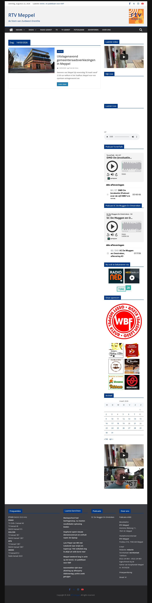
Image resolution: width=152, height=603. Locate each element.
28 (135, 428)
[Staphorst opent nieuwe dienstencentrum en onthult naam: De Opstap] (124, 57)
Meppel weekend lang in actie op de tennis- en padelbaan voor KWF (53, 4)
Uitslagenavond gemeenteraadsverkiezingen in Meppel (76, 60)
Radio (31, 30)
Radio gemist (46, 30)
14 (135, 419)
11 (118, 419)
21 (135, 423)
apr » (111, 439)
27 (129, 428)
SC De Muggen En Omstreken (102, 517)
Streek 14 (122, 577)
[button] (23, 29)
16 (107, 423)
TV (57, 30)
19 (124, 423)
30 (107, 433)
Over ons (106, 30)
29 (140, 428)
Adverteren (93, 30)
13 (129, 419)
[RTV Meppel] (11, 30)
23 (107, 428)
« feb (106, 439)
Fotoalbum (79, 30)
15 (140, 419)
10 (112, 419)
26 (124, 428)
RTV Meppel (21, 15)
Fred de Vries (73, 68)
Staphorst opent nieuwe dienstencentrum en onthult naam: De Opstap (75, 535)
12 (124, 419)
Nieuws (19, 30)
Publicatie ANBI (125, 517)
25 (118, 428)
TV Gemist (66, 30)
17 (112, 423)
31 (112, 433)
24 (112, 428)
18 (118, 423)
